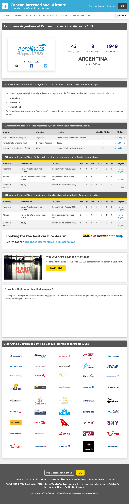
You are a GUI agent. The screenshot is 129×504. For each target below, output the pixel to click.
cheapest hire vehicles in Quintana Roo (50, 241)
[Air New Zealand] (64, 366)
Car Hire (30, 15)
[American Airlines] (16, 375)
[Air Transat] (88, 366)
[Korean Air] (88, 412)
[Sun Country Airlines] (40, 433)
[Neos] (40, 422)
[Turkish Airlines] (40, 446)
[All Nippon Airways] (113, 366)
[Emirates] (40, 400)
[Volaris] (88, 446)
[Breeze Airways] (88, 375)
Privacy (102, 479)
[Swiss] (64, 433)
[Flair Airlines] (113, 400)
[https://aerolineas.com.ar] (16, 65)
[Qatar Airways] (88, 422)
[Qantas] (64, 422)
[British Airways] (113, 375)
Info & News (78, 15)
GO (122, 6)
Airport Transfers (47, 15)
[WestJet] (113, 446)
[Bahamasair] (64, 375)
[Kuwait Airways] (113, 411)
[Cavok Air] (16, 387)
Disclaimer (92, 479)
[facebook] (31, 65)
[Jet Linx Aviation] (40, 411)
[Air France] (40, 366)
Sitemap (111, 479)
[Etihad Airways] (64, 400)
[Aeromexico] (16, 356)
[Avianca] (40, 375)
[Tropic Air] (88, 433)
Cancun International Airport (38, 6)
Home (6, 15)
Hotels (91, 15)
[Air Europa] (16, 366)
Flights (17, 15)
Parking (64, 15)
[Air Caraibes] (113, 356)
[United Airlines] (64, 446)
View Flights (120, 138)
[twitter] (45, 65)
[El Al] (16, 400)
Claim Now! (55, 268)
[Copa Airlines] (88, 387)
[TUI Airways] (113, 433)
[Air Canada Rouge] (88, 356)
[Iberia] (16, 412)
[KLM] (64, 411)
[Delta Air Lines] (113, 387)
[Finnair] (88, 400)
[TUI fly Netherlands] (16, 446)
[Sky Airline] (113, 422)
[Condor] (40, 387)
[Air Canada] (64, 356)
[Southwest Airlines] (16, 433)
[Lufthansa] (16, 422)
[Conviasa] (64, 387)
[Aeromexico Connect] (40, 356)
